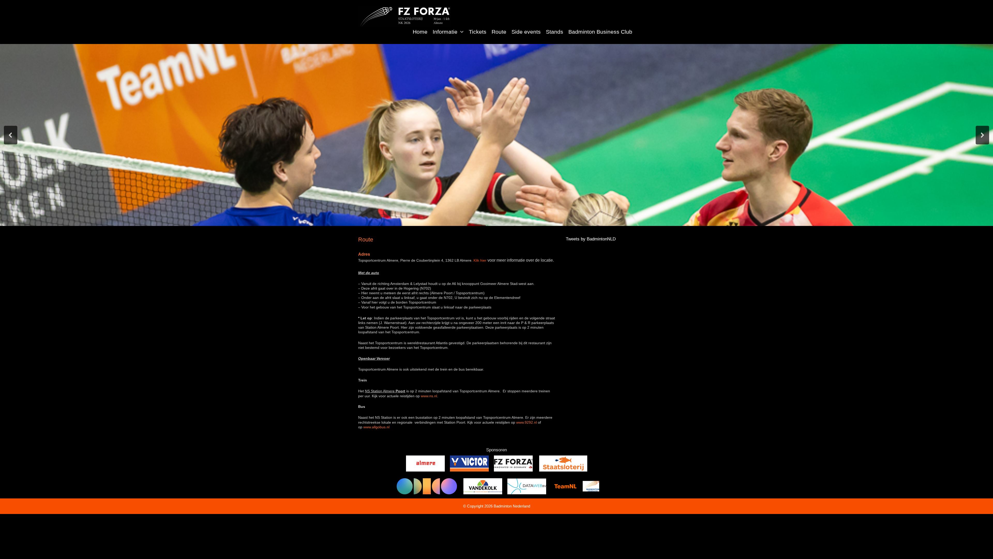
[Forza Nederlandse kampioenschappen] (404, 16)
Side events (526, 32)
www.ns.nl (429, 396)
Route (499, 32)
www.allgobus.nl (376, 427)
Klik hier (479, 260)
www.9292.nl (526, 422)
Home (420, 32)
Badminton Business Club (600, 32)
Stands (554, 32)
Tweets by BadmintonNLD (591, 239)
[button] (461, 31)
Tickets (477, 32)
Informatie (445, 32)
